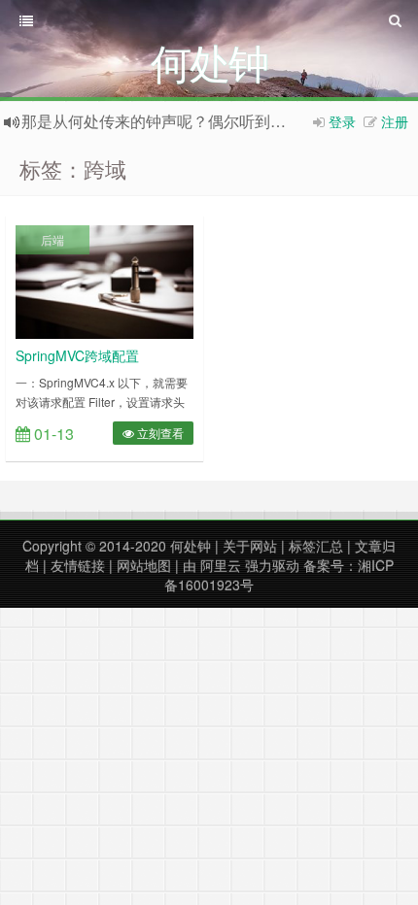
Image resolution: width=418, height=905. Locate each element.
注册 (394, 121)
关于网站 (250, 545)
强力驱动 (272, 565)
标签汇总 (316, 545)
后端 (52, 239)
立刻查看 (159, 432)
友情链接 (78, 565)
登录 (342, 121)
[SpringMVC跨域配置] (104, 279)
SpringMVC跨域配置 (77, 355)
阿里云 (220, 565)
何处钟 (190, 545)
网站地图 (144, 565)
